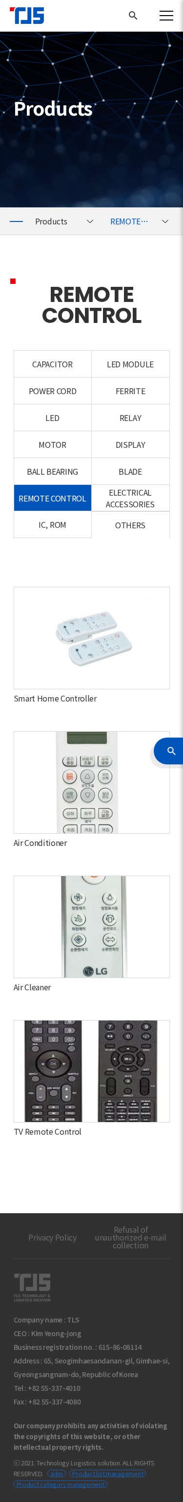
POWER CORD (53, 391)
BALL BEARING (52, 471)
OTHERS (130, 525)
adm (56, 1473)
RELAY (130, 417)
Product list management (107, 1473)
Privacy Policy (52, 1237)
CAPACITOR (52, 364)
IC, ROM (52, 524)
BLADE (130, 471)
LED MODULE (130, 364)
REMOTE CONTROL (141, 221)
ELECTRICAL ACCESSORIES (130, 498)
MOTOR (52, 444)
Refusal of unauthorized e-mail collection (130, 1237)
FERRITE (130, 391)
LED (52, 417)
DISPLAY (130, 444)
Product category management (61, 1484)
